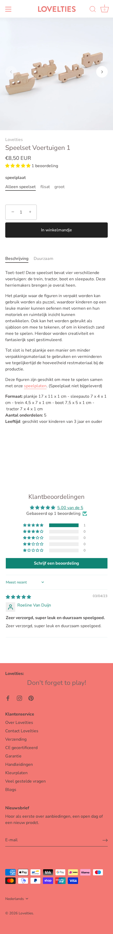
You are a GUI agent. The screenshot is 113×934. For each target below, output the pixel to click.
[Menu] (8, 9)
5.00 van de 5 (70, 508)
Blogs (10, 790)
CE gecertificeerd (21, 748)
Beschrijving (16, 258)
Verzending (16, 739)
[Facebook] (8, 698)
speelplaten (35, 386)
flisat (45, 186)
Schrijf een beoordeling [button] (56, 563)
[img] (18, 597)
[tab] (19, 258)
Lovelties (14, 140)
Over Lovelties (19, 722)
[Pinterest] (31, 698)
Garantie (13, 756)
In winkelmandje (56, 230)
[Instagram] (19, 698)
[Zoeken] (93, 10)
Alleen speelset (20, 186)
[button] (11, 72)
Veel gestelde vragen (25, 781)
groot (59, 186)
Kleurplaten (16, 773)
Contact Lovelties (21, 731)
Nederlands (14, 899)
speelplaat (15, 177)
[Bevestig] (105, 840)
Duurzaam (43, 258)
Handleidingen (19, 764)
